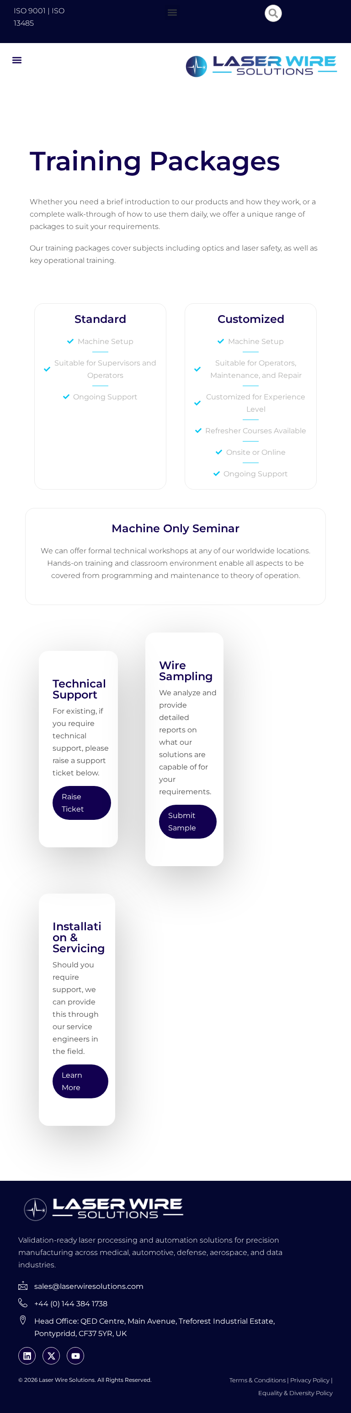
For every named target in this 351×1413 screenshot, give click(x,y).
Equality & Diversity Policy (295, 1393)
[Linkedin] (27, 1355)
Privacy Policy (310, 1380)
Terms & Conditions (257, 1380)
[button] (172, 12)
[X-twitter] (51, 1355)
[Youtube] (75, 1355)
